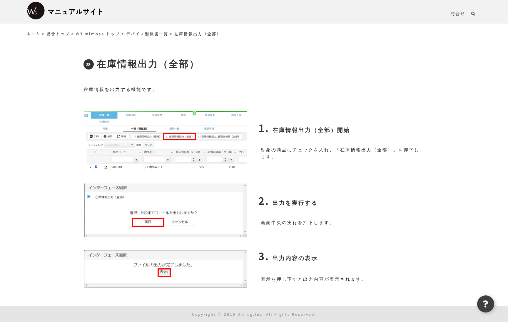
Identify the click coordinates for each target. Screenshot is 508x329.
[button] (473, 13)
